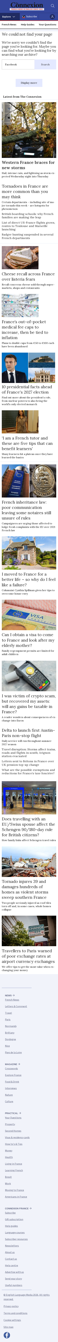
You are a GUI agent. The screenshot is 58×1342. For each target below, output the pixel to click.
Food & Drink (12, 1082)
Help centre (11, 1265)
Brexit (8, 1177)
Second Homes (13, 1131)
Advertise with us (14, 1272)
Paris (7, 1019)
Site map (8, 1327)
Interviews (11, 1088)
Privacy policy (11, 1306)
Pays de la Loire (13, 1052)
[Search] (52, 6)
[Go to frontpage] (27, 6)
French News (9, 24)
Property (10, 1124)
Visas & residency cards (17, 1137)
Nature (9, 1095)
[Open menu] (10, 16)
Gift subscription (14, 1219)
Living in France (13, 1164)
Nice (7, 1046)
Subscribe (31, 16)
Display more (29, 82)
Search (45, 64)
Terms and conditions (15, 1313)
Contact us (11, 1259)
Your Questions (47, 24)
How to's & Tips (13, 1144)
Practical (11, 1113)
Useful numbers (13, 1285)
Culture (9, 1101)
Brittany (9, 1033)
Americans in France (16, 1197)
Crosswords (11, 1068)
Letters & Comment (16, 1006)
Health (9, 1157)
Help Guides (27, 24)
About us (10, 1252)
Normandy (11, 1026)
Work (8, 1183)
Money (8, 1150)
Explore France (13, 1075)
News (8, 995)
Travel (8, 1013)
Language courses (15, 1232)
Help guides (11, 1226)
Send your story (13, 1278)
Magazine (11, 1064)
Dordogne (10, 1039)
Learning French (14, 1170)
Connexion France (17, 1208)
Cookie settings (12, 1320)
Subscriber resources (16, 1239)
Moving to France (14, 1190)
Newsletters (12, 1246)
